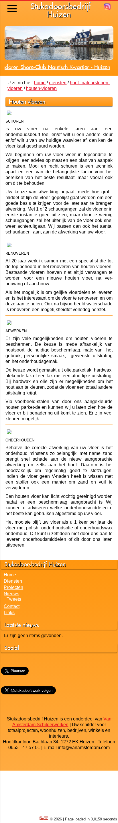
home (40, 82)
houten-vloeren (41, 88)
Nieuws (11, 593)
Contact (11, 606)
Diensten (13, 581)
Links (9, 612)
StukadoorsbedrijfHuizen (60, 10)
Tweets (14, 599)
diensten (57, 82)
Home (10, 574)
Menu (12, 4)
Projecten (13, 587)
